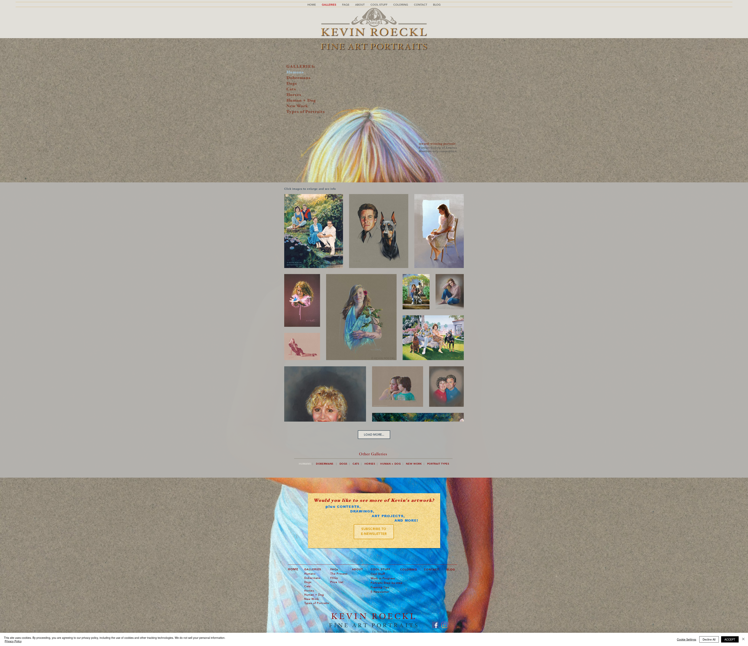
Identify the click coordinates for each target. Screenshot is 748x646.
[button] (345, 5)
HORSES (369, 463)
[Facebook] (435, 625)
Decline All (709, 639)
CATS (356, 463)
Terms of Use (359, 632)
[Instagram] (444, 625)
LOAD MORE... (374, 434)
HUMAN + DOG (390, 463)
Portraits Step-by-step (387, 582)
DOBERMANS (324, 463)
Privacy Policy (334, 632)
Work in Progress (383, 578)
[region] (373, 532)
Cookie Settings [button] (686, 639)
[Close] (743, 639)
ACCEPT (729, 639)
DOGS (344, 463)
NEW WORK (414, 463)
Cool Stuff (378, 574)
